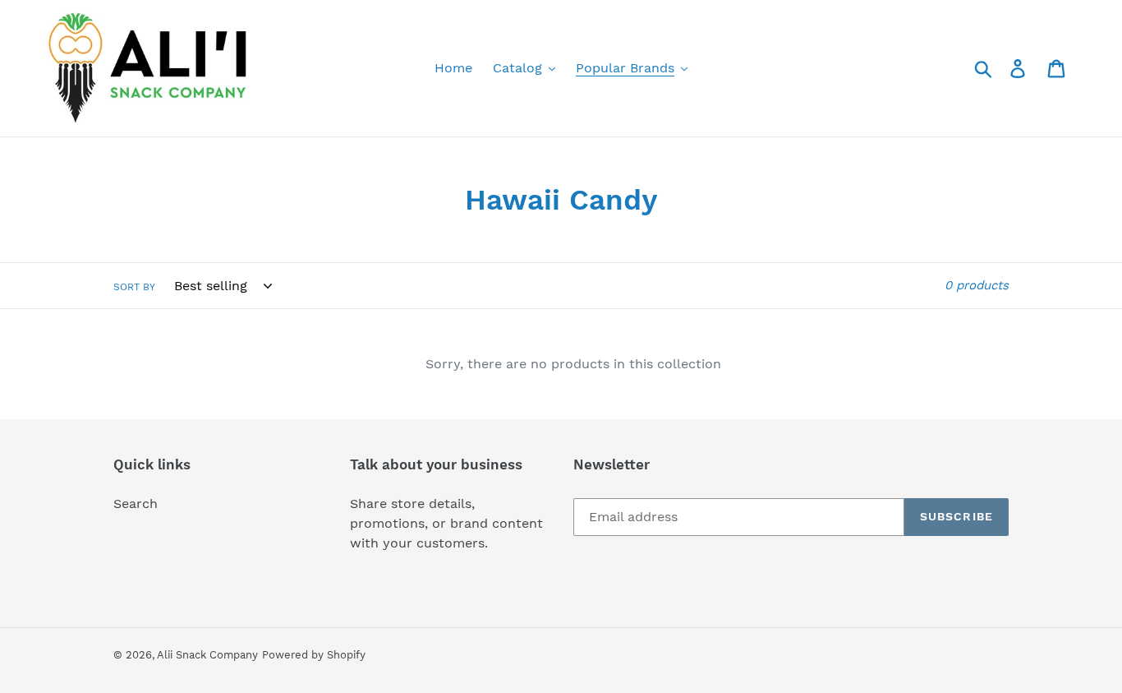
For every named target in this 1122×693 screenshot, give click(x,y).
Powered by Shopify (314, 655)
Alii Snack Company (207, 655)
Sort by (134, 287)
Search (135, 503)
